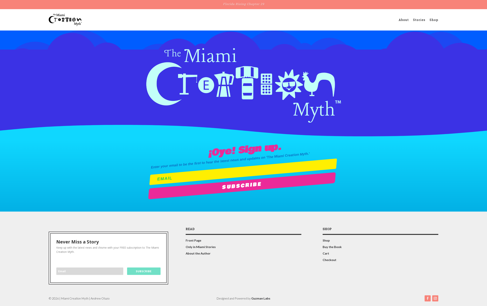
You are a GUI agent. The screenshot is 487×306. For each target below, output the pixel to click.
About (404, 20)
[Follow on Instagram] (435, 298)
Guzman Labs (260, 298)
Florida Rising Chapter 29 (243, 4)
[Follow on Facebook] (428, 298)
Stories (419, 20)
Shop (434, 20)
